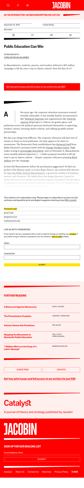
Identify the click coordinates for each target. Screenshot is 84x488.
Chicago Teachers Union (57, 147)
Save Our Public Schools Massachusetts (26, 173)
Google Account (10, 217)
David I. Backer (58, 307)
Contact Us (33, 472)
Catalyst (8, 472)
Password (9, 254)
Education (8, 30)
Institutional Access (12, 221)
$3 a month (70, 200)
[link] (27, 5)
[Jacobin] (61, 5)
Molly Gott (57, 334)
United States (48, 25)
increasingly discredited (31, 150)
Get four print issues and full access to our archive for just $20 (36, 87)
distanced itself (63, 144)
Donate (61, 370)
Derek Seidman (58, 336)
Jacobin (30, 15)
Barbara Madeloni (59, 346)
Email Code (8, 213)
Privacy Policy (61, 472)
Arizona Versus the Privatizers (19, 325)
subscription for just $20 (47, 15)
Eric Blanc (56, 325)
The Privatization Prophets (17, 316)
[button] (8, 5)
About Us (20, 472)
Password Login (10, 209)
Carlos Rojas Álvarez (16, 58)
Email (7, 243)
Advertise (46, 472)
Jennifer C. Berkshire (60, 316)
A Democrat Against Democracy (20, 307)
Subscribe (23, 370)
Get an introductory (15, 15)
